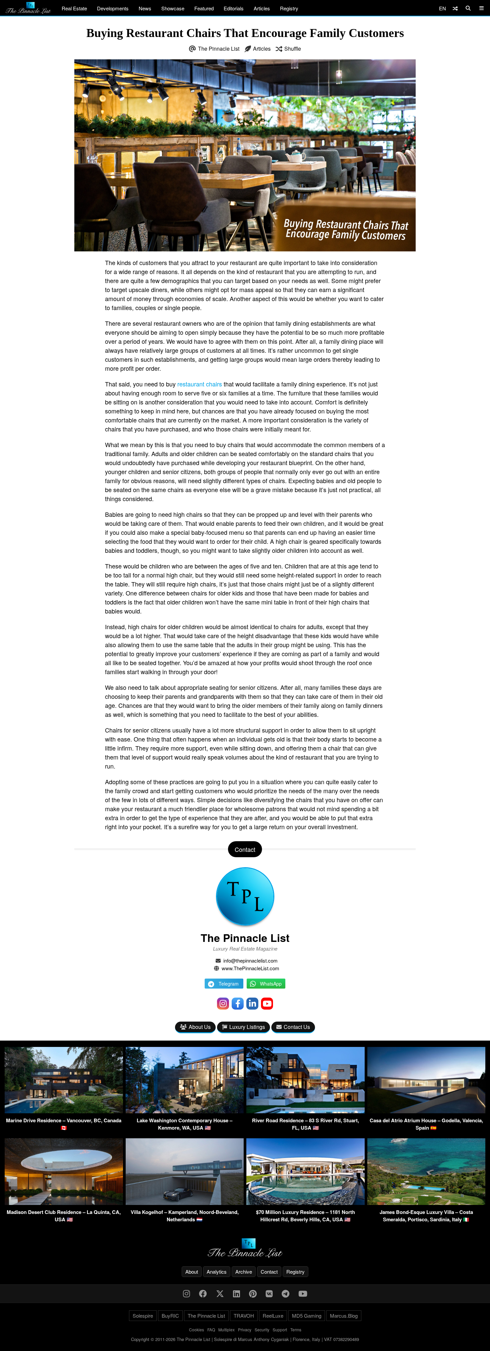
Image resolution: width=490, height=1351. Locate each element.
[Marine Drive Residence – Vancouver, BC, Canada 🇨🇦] (64, 1111)
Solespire (143, 1315)
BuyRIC (170, 1315)
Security (262, 1329)
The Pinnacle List (218, 48)
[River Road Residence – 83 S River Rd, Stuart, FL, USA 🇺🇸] (305, 1111)
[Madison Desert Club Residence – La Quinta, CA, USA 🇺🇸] (64, 1202)
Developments (113, 8)
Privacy (244, 1329)
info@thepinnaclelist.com (250, 960)
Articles (262, 8)
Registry (289, 8)
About (191, 1271)
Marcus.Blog (344, 1315)
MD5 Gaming (306, 1315)
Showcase (172, 8)
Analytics (217, 1271)
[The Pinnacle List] (245, 1248)
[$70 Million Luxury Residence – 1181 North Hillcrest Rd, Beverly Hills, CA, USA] (305, 1202)
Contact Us (297, 1027)
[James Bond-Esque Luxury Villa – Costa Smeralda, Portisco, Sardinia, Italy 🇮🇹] (426, 1202)
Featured (204, 8)
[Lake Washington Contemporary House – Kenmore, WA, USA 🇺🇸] (185, 1111)
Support (280, 1329)
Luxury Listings (247, 1027)
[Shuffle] (455, 8)
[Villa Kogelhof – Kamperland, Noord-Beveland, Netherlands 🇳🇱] (185, 1202)
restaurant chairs (199, 383)
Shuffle (292, 48)
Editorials (234, 8)
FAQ (211, 1329)
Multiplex (226, 1329)
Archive (243, 1271)
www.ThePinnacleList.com (250, 968)
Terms (295, 1329)
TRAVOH (244, 1315)
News (145, 8)
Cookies (196, 1329)
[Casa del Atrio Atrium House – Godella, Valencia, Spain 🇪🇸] (426, 1111)
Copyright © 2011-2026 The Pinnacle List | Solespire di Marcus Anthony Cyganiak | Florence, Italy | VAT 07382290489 (245, 1339)
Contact (269, 1271)
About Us (200, 1027)
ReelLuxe (273, 1315)
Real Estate (74, 8)
